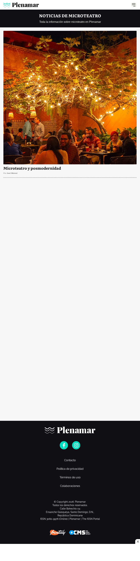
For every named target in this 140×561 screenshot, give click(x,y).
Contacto (70, 460)
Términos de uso (70, 477)
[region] (70, 202)
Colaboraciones (70, 486)
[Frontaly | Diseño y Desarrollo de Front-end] (58, 532)
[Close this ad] (137, 541)
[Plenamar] (21, 4)
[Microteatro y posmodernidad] (70, 104)
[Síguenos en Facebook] (64, 445)
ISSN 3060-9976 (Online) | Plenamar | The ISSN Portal (70, 519)
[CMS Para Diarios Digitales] (79, 532)
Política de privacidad (70, 469)
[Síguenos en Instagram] (76, 445)
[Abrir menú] (134, 5)
